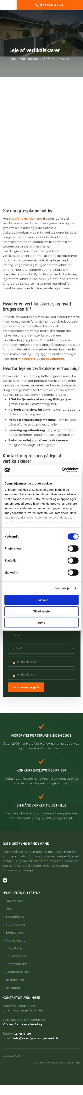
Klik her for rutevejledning (22, 1024)
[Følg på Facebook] (5, 880)
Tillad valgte (41, 611)
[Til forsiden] (41, 17)
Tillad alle (41, 600)
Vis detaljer (63, 588)
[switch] (73, 548)
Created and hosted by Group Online (57, 1062)
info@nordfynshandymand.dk (35, 1038)
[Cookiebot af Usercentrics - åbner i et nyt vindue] (62, 469)
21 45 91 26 (23, 1033)
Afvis (41, 622)
